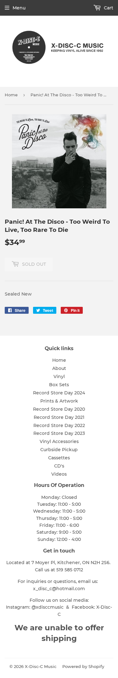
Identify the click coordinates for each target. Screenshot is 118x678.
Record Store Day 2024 (59, 393)
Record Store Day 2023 (59, 433)
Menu (19, 8)
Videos (59, 474)
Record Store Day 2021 (59, 417)
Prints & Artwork (59, 401)
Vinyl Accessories (59, 441)
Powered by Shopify (83, 666)
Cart (108, 8)
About (59, 368)
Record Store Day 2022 (59, 425)
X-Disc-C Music (40, 666)
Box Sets (59, 384)
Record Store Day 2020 (59, 409)
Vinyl (59, 376)
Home (11, 94)
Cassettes (59, 458)
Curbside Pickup (59, 449)
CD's (59, 466)
